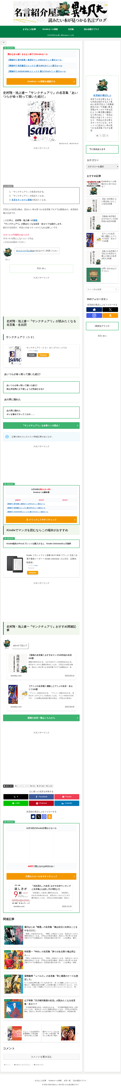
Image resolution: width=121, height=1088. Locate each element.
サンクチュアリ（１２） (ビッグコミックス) (46, 348)
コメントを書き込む (41, 1056)
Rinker (36, 350)
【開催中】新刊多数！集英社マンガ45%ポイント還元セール (26, 504)
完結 (33, 786)
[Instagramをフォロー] (44, 816)
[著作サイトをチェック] (33, 816)
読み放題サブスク (79, 1080)
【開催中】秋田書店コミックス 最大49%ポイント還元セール (35, 66)
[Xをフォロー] (38, 816)
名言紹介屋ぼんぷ (102, 95)
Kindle (32, 355)
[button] (116, 289)
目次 (39, 268)
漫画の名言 (9, 786)
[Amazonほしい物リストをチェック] (49, 816)
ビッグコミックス (22, 786)
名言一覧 (67, 1080)
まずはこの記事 (40, 1080)
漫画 (35, 220)
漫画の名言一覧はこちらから (41, 718)
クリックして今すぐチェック (43, 519)
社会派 (50, 786)
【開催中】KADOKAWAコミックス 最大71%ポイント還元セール (37, 71)
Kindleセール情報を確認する (41, 81)
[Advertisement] (41, 166)
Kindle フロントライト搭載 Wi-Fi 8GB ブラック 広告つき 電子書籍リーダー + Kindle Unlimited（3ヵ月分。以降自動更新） (52, 559)
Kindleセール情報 (55, 1080)
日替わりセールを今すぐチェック (41, 876)
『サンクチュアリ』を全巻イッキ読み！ (41, 425)
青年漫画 (41, 786)
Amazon (43, 355)
